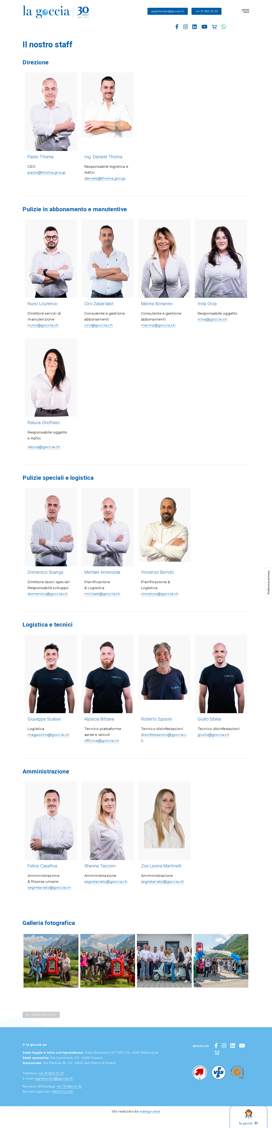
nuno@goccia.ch (43, 325)
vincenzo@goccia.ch (160, 593)
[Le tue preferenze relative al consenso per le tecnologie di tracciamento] (268, 582)
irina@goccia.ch (212, 319)
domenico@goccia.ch (48, 593)
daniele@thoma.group (105, 178)
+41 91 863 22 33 (206, 11)
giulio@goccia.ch (213, 734)
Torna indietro (43, 1014)
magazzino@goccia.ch (48, 734)
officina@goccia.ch (101, 740)
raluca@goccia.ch (44, 447)
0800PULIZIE (62, 1091)
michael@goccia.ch (102, 593)
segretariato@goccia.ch (167, 11)
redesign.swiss (149, 1111)
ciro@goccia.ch (98, 325)
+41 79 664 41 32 (69, 1086)
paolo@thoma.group (47, 172)
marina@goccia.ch (158, 325)
